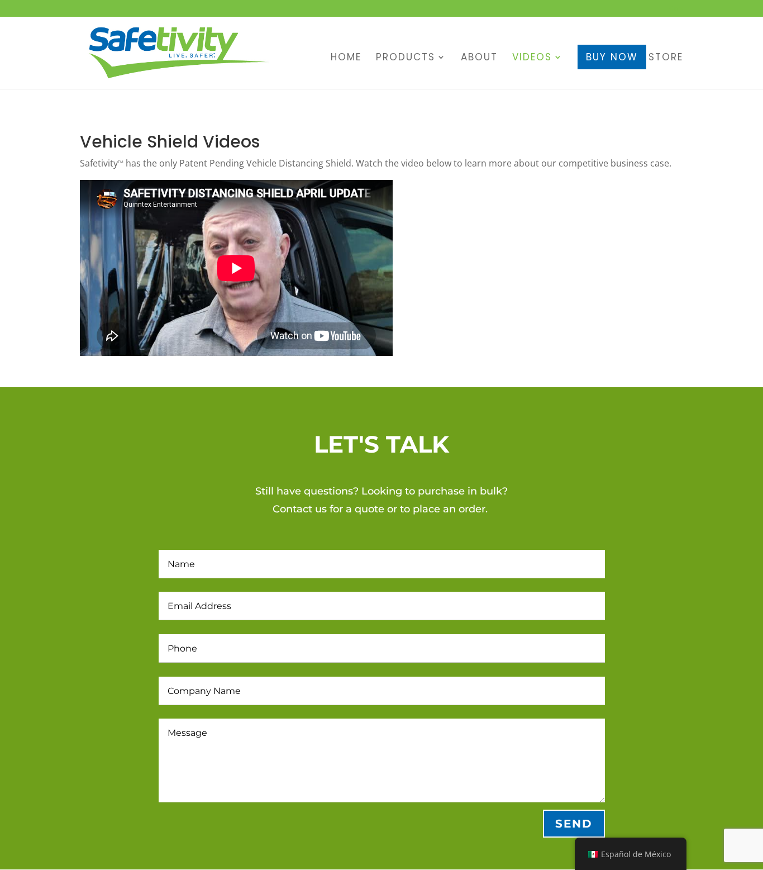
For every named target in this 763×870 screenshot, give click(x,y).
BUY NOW (612, 57)
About (479, 58)
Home (346, 58)
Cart (676, 9)
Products (405, 58)
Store (665, 58)
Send (574, 823)
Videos (532, 58)
